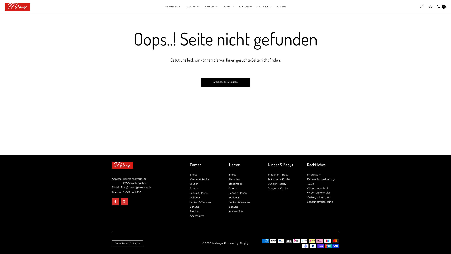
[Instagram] (124, 201)
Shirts (193, 174)
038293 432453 (131, 192)
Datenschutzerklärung (321, 179)
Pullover (195, 197)
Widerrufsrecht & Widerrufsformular (318, 190)
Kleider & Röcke (199, 179)
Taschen (195, 211)
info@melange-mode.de (136, 187)
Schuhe (194, 206)
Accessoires (197, 215)
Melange (217, 243)
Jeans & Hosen (199, 193)
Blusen (194, 183)
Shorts (194, 188)
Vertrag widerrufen (318, 197)
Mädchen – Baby (278, 174)
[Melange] (17, 6)
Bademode (236, 183)
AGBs (310, 183)
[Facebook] (115, 201)
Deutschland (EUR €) (126, 243)
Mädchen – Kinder (279, 179)
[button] (192, 6)
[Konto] (430, 6)
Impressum (314, 174)
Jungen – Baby (277, 183)
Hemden (234, 179)
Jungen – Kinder (278, 188)
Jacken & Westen (200, 202)
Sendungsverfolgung (320, 201)
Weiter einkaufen (225, 82)
